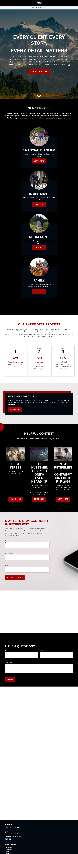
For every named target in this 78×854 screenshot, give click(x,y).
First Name (9, 541)
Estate (7, 851)
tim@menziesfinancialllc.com (14, 836)
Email (7, 565)
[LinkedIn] (10, 839)
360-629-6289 (14, 827)
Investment (8, 849)
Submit (10, 679)
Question (8, 662)
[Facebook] (6, 839)
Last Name (9, 553)
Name (7, 651)
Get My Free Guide (14, 577)
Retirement (8, 848)
